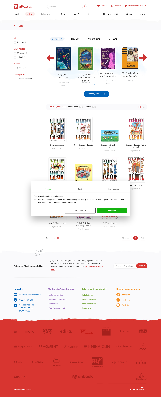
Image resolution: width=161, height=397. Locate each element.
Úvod (16, 14)
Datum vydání (55, 107)
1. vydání (21, 68)
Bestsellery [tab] (57, 38)
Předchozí (126, 238)
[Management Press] (143, 331)
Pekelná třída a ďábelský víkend (83, 224)
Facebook (126, 300)
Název (88, 107)
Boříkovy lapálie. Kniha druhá (136, 146)
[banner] (23, 6)
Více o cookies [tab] (113, 189)
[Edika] (66, 331)
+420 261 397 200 (26, 300)
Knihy (29, 14)
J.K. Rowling (85, 82)
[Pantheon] (56, 362)
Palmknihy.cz (87, 295)
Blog (63, 14)
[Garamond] (119, 362)
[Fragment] (48, 346)
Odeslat (142, 266)
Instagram (126, 294)
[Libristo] (142, 362)
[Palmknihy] (37, 362)
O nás (129, 14)
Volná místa (53, 303)
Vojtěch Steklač (56, 148)
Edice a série (47, 14)
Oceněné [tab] (113, 38)
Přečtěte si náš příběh (57, 308)
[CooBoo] (15, 331)
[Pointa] (76, 362)
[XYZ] (47, 331)
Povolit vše (112, 211)
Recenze (91, 14)
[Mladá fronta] (97, 362)
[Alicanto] (71, 346)
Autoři (76, 14)
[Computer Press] (106, 331)
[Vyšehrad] (124, 346)
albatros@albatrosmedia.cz (30, 294)
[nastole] (87, 331)
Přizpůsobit (78, 211)
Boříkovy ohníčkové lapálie (110, 146)
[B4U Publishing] (22, 346)
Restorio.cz (86, 308)
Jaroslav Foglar (105, 81)
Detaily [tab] (80, 189)
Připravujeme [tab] (94, 38)
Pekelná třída (136, 185)
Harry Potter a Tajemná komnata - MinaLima (86, 77)
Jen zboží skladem (25, 78)
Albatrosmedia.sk (89, 303)
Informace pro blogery (57, 299)
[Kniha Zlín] (97, 346)
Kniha (21, 57)
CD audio (22, 53)
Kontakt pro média (55, 295)
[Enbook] (82, 377)
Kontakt (143, 14)
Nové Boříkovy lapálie (83, 145)
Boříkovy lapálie (57, 145)
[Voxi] (143, 346)
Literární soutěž (110, 14)
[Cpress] (124, 331)
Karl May (130, 80)
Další (143, 238)
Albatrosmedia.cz (89, 299)
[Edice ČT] (18, 362)
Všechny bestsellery (96, 94)
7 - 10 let (22, 42)
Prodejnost (73, 107)
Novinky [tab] (75, 38)
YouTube (125, 305)
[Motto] (30, 331)
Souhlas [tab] (47, 189)
